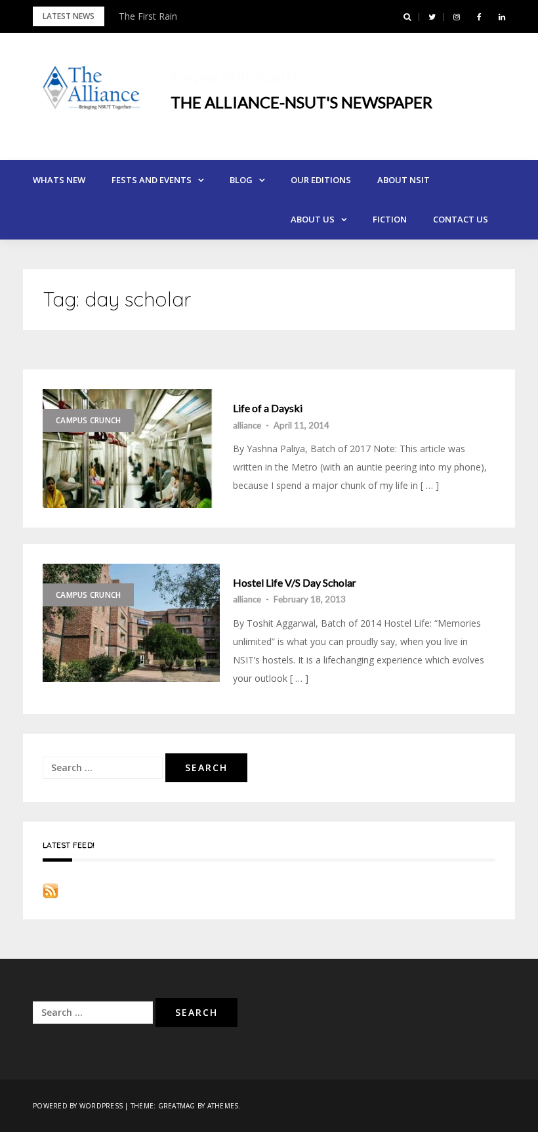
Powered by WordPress (78, 1105)
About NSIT (403, 180)
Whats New (59, 180)
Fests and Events (152, 180)
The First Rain (148, 16)
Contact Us (460, 219)
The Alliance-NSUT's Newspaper (301, 102)
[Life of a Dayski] (131, 448)
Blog (241, 180)
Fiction (390, 219)
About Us (313, 219)
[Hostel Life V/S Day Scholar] (131, 623)
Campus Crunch (88, 420)
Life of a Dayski (267, 408)
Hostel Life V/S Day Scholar (294, 583)
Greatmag (177, 1105)
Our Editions (321, 180)
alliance (247, 425)
